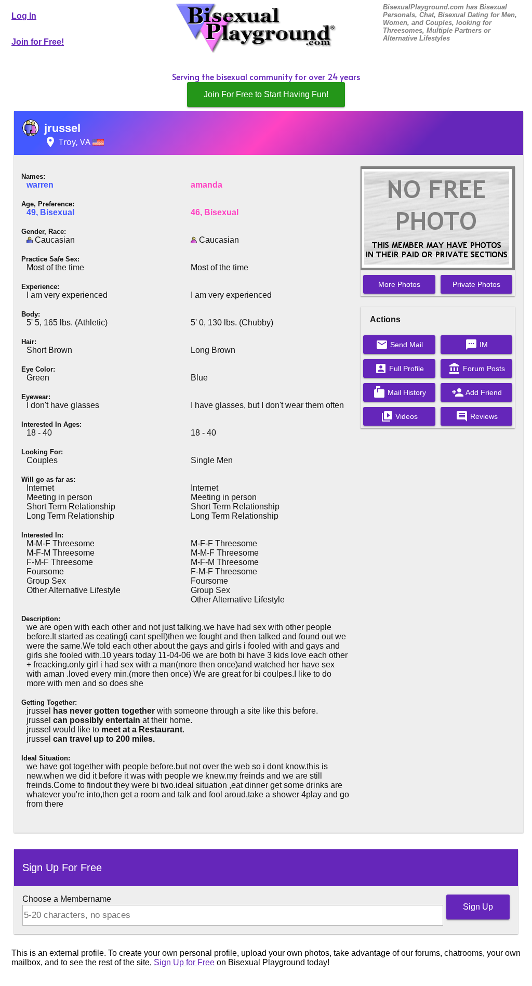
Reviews (477, 416)
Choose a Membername (66, 899)
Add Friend (476, 392)
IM (476, 344)
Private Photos (476, 284)
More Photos (399, 284)
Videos (399, 416)
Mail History (399, 392)
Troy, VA (68, 142)
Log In (23, 15)
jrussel (62, 128)
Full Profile (399, 368)
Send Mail (399, 344)
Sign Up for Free (184, 962)
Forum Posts (476, 368)
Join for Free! (37, 41)
